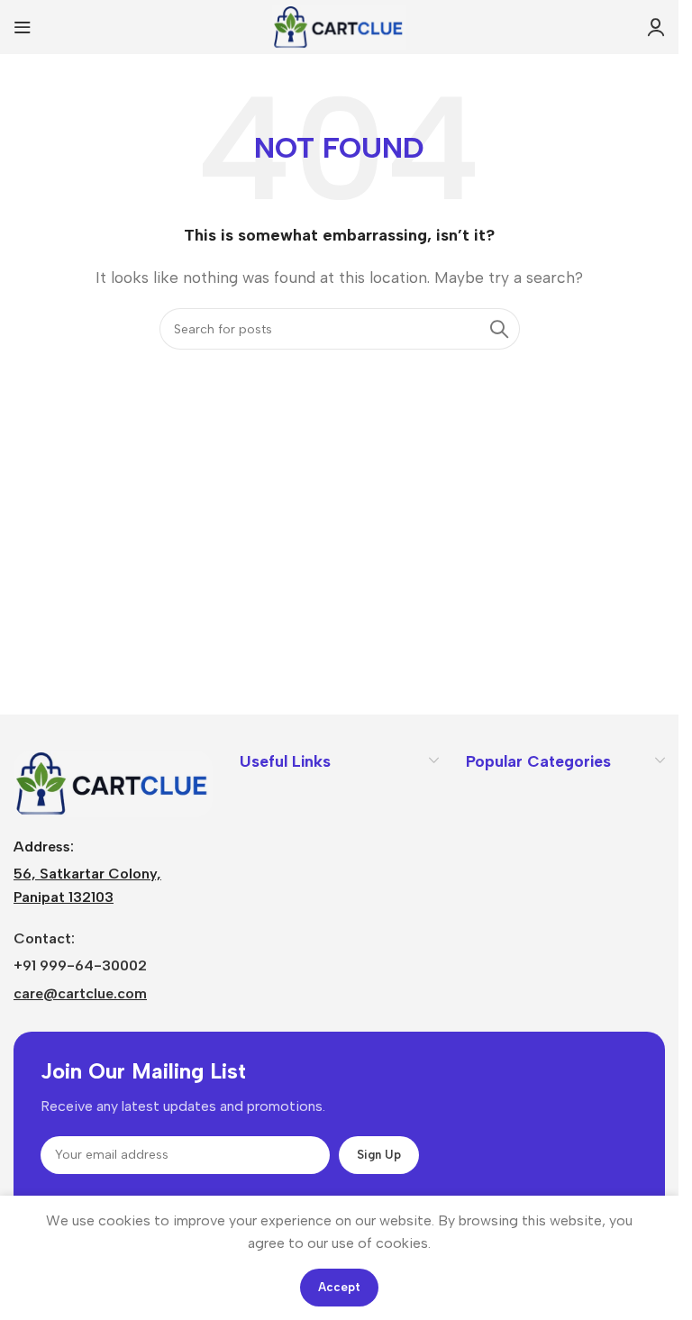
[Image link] (113, 782)
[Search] (499, 329)
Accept (339, 1287)
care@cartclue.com (80, 993)
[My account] (656, 27)
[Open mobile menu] (23, 27)
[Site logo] (339, 25)
